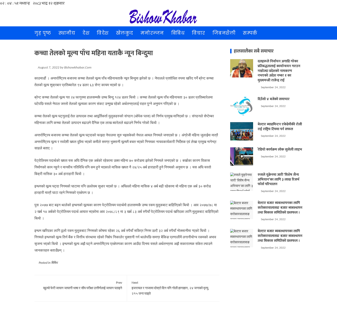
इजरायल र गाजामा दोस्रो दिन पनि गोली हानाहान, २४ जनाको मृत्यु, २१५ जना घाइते (170, 288)
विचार (198, 33)
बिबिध (178, 33)
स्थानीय (66, 33)
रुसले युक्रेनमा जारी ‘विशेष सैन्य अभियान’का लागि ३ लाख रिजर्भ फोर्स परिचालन (278, 179)
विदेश (103, 33)
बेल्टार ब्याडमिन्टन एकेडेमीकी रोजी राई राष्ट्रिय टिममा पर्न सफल (280, 126)
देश (86, 33)
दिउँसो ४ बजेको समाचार (274, 99)
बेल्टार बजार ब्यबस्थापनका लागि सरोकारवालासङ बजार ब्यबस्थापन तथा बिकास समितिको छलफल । (280, 208)
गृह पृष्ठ (42, 33)
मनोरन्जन (152, 33)
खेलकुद (124, 33)
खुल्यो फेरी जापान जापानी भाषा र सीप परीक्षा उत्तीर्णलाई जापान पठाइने (82, 285)
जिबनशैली (224, 33)
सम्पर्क (250, 33)
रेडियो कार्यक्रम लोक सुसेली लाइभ (280, 149)
